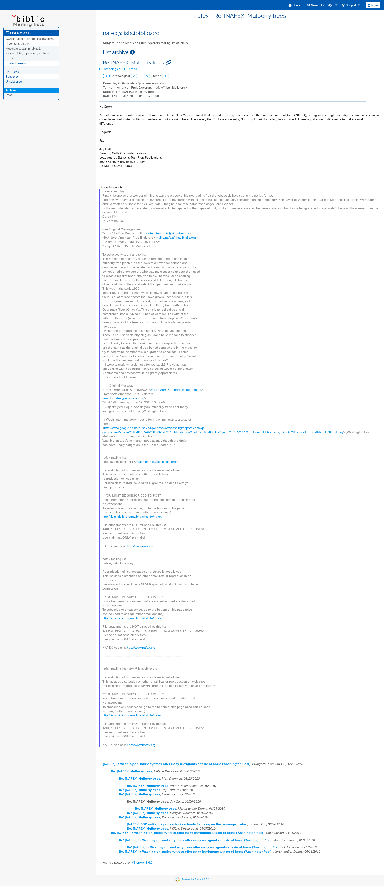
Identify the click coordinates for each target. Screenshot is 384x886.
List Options (19, 33)
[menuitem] (294, 5)
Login (374, 5)
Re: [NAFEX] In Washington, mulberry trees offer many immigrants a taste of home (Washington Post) (187, 832)
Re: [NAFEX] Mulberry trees (131, 771)
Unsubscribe (14, 81)
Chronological (112, 69)
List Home (12, 72)
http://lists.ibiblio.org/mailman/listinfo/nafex (132, 516)
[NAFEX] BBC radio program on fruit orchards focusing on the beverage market (187, 824)
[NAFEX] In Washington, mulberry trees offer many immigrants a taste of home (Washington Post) (176, 764)
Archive (11, 90)
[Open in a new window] (132, 52)
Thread (132, 69)
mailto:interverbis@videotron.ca (166, 233)
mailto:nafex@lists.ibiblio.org (176, 237)
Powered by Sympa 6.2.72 (195, 879)
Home (296, 5)
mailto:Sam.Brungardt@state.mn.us (176, 389)
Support (350, 5)
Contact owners (16, 63)
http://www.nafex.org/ (141, 546)
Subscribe (12, 76)
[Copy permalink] (168, 62)
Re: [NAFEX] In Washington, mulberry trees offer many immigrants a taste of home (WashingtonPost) (195, 840)
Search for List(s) (321, 5)
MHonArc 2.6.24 (143, 862)
